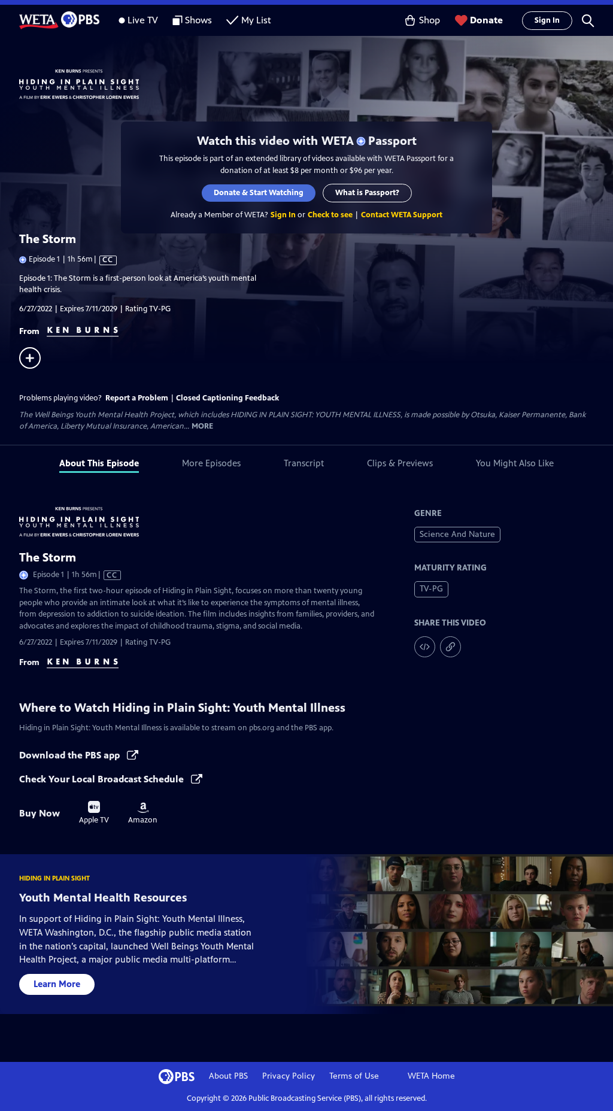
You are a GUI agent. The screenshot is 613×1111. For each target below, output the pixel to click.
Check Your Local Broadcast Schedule (102, 779)
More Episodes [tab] (211, 463)
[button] (587, 20)
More (202, 426)
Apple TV (94, 813)
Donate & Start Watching (259, 193)
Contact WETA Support (401, 215)
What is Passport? (367, 193)
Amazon (142, 813)
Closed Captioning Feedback (227, 398)
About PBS (228, 1076)
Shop (429, 20)
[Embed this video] (424, 646)
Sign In (547, 20)
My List (256, 20)
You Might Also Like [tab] (515, 463)
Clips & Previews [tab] (400, 463)
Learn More (57, 983)
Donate (486, 20)
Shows (198, 20)
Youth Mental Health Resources (103, 897)
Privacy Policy (288, 1076)
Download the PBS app (70, 755)
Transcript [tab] (304, 463)
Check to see (330, 215)
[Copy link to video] (450, 646)
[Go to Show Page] (316, 84)
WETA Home (431, 1076)
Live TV (143, 20)
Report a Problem (136, 398)
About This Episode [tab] (99, 463)
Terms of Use (354, 1076)
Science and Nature (457, 534)
